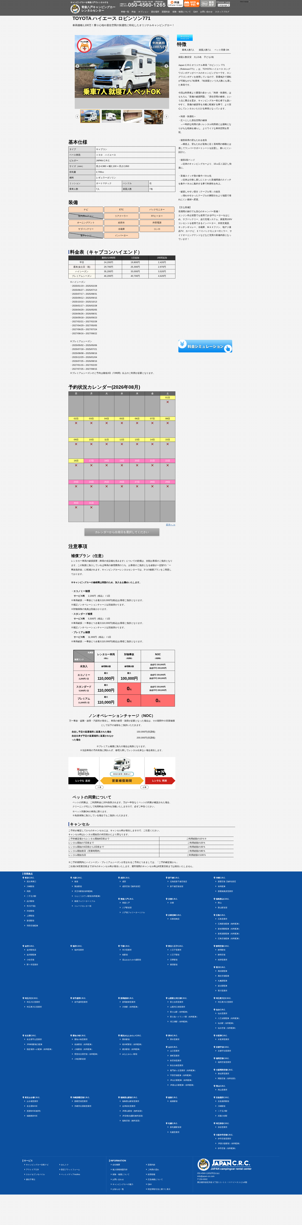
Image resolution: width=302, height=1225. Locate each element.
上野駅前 (30, 916)
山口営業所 (174, 1051)
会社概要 (116, 1165)
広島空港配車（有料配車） (229, 938)
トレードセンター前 (82, 906)
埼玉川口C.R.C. (31, 998)
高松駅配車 (222, 971)
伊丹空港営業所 (224, 1139)
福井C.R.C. (77, 946)
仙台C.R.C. (220, 1010)
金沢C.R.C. (29, 946)
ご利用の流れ (153, 1169)
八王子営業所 (175, 950)
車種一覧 (125, 12)
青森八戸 (126, 903)
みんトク (65, 1165)
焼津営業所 (222, 960)
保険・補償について (181, 12)
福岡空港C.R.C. (222, 1058)
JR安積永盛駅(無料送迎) (132, 1116)
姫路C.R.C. (173, 1097)
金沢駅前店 (31, 950)
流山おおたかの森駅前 (131, 960)
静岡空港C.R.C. (222, 946)
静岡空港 (221, 955)
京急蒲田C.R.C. (222, 1097)
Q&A (195, 12)
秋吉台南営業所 (176, 1065)
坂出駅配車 (222, 986)
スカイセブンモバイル (35, 1174)
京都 (172, 903)
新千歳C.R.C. (173, 878)
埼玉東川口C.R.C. (223, 998)
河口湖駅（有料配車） (179, 1022)
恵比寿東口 (31, 881)
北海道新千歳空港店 (178, 881)
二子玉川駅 (31, 896)
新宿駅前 (30, 921)
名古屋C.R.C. (30, 1035)
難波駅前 (78, 886)
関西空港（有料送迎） (227, 1078)
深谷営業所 (222, 1127)
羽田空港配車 (32, 926)
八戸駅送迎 (127, 907)
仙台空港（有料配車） (227, 1028)
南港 (76, 881)
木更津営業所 (223, 1039)
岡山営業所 (222, 1090)
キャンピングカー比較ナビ (37, 1165)
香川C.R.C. (220, 967)
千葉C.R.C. (125, 946)
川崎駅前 (30, 886)
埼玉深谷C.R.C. (222, 1123)
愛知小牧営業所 (81, 1039)
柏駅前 (125, 955)
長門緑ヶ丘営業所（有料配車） (183, 1070)
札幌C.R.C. (173, 1123)
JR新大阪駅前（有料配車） (229, 1143)
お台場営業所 (32, 1101)
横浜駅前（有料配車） (131, 1049)
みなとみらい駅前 (129, 1054)
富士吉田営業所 (176, 1002)
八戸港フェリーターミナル (133, 912)
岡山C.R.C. (220, 1086)
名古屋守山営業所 (34, 1039)
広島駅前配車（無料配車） (229, 924)
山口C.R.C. (173, 1047)
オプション (143, 12)
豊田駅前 (174, 965)
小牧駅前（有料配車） (83, 1049)
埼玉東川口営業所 (34, 1007)
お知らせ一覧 (118, 1189)
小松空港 (30, 960)
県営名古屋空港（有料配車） (86, 1054)
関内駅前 (126, 1039)
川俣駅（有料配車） (130, 1007)
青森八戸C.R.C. (127, 899)
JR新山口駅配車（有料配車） (182, 1085)
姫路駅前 (174, 1101)
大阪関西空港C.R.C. (224, 1070)
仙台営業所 (222, 1013)
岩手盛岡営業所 (81, 1002)
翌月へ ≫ (170, 524)
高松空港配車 (223, 976)
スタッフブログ (222, 12)
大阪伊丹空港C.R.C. (224, 1135)
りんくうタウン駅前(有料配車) (87, 896)
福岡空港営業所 (224, 1062)
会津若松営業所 (128, 1106)
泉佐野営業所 (223, 1074)
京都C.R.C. (173, 899)
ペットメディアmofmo (70, 1174)
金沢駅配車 (31, 955)
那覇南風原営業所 (225, 891)
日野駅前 (174, 960)
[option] (122, 66)
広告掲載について (155, 1179)
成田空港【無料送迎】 (131, 886)
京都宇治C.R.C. (222, 1047)
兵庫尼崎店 (174, 919)
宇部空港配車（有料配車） (181, 1075)
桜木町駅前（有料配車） (132, 1044)
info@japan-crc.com (205, 1176)
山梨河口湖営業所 (177, 1007)
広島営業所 (222, 919)
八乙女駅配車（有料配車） (229, 1018)
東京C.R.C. (29, 878)
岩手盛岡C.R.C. (79, 998)
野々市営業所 (32, 965)
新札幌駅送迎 (175, 1127)
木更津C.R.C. (221, 1035)
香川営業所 (222, 991)
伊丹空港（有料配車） (227, 1148)
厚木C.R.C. (173, 1035)
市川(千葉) (31, 906)
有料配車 (221, 886)
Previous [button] (77, 66)
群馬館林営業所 (128, 1002)
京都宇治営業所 (224, 1051)
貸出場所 (155, 12)
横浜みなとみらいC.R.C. (130, 1035)
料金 (134, 12)
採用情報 (151, 1174)
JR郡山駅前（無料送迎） (132, 1111)
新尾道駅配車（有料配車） (229, 934)
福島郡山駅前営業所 (130, 1101)
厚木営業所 (174, 1039)
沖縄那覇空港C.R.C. (81, 1097)
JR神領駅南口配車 (34, 1044)
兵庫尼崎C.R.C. (174, 915)
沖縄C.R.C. (220, 878)
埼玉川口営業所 (33, 1002)
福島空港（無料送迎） (131, 1121)
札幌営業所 (174, 1132)
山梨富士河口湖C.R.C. (177, 998)
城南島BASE (32, 1116)
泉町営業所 (174, 1056)
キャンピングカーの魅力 (122, 1184)
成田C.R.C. (125, 878)
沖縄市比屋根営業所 (82, 1106)
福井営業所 (79, 950)
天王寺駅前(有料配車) (83, 891)
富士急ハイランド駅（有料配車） (184, 1017)
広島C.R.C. (220, 915)
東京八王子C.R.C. (175, 946)
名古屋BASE (32, 1106)
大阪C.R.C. (77, 878)
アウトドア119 (32, 1169)
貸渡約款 (166, 12)
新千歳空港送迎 (176, 886)
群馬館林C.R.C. (127, 998)
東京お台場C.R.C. (32, 1097)
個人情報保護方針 (120, 1169)
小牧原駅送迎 (80, 1059)
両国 (29, 891)
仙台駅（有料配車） (226, 1023)
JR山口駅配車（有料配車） (181, 1080)
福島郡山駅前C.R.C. (128, 1097)
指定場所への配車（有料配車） (40, 1049)
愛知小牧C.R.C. (79, 1035)
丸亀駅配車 (222, 981)
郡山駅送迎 (222, 907)
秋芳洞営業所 (175, 1060)
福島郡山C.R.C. (222, 899)
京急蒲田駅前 (223, 1101)
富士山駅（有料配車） (179, 1012)
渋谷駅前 (30, 911)
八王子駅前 (174, 955)
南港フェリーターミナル (84, 901)
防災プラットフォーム (70, 1169)
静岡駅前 (221, 950)
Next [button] (166, 66)
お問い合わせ (206, 12)
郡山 (220, 903)
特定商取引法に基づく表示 (159, 1189)
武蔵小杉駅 (222, 1116)
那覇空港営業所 (81, 1101)
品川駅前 (30, 901)
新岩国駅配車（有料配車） (229, 929)
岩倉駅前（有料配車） (83, 1044)
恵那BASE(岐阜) (34, 1111)
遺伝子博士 (30, 1179)
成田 (124, 881)
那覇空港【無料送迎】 (227, 881)
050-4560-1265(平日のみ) (208, 1173)
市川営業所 (127, 950)
